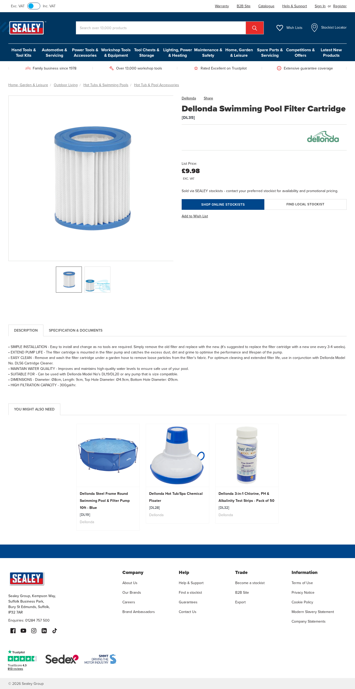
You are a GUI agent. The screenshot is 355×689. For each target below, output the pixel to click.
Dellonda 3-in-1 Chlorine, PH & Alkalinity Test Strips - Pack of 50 (246, 500)
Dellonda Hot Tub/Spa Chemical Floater (176, 500)
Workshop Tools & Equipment (116, 52)
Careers (128, 602)
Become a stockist (250, 583)
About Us (129, 583)
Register (340, 6)
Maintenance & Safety (208, 52)
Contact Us (187, 612)
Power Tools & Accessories (85, 52)
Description (26, 330)
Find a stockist (190, 592)
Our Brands (131, 592)
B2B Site (242, 592)
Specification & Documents (75, 330)
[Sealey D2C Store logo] (62, 578)
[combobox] (170, 27)
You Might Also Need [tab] (34, 409)
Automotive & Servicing (54, 52)
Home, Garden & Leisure (239, 52)
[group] (108, 477)
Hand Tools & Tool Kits (23, 52)
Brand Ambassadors (138, 612)
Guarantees (188, 602)
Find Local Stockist (305, 204)
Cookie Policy (302, 602)
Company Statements (309, 621)
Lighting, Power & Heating (177, 52)
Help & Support (191, 583)
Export (240, 602)
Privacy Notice (303, 592)
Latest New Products (331, 52)
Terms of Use (302, 583)
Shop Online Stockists (223, 204)
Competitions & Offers (300, 52)
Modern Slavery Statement (313, 612)
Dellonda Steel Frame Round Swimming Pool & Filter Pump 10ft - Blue (105, 504)
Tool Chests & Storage (146, 52)
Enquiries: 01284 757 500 (29, 620)
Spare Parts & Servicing (270, 52)
